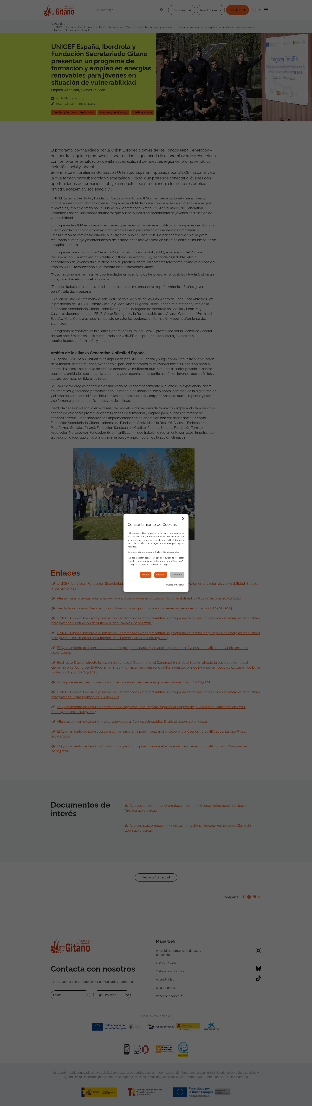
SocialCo (180, 585)
